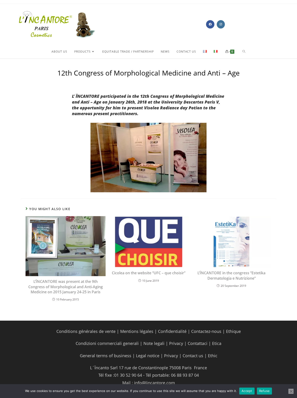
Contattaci (197, 343)
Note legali (154, 343)
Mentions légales (136, 331)
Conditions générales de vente (86, 331)
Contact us (192, 355)
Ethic (212, 355)
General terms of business (106, 355)
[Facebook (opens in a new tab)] (210, 24)
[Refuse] (291, 391)
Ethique (233, 331)
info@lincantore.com (154, 382)
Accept (247, 391)
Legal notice (147, 355)
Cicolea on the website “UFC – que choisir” (148, 272)
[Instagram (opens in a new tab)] (221, 24)
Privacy (176, 343)
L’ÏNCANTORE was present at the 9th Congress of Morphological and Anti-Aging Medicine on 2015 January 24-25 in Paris (65, 286)
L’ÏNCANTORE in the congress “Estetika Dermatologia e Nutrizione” (231, 275)
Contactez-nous (205, 331)
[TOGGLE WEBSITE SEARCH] (244, 52)
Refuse (264, 391)
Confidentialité (172, 331)
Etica (216, 343)
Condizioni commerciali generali (108, 343)
